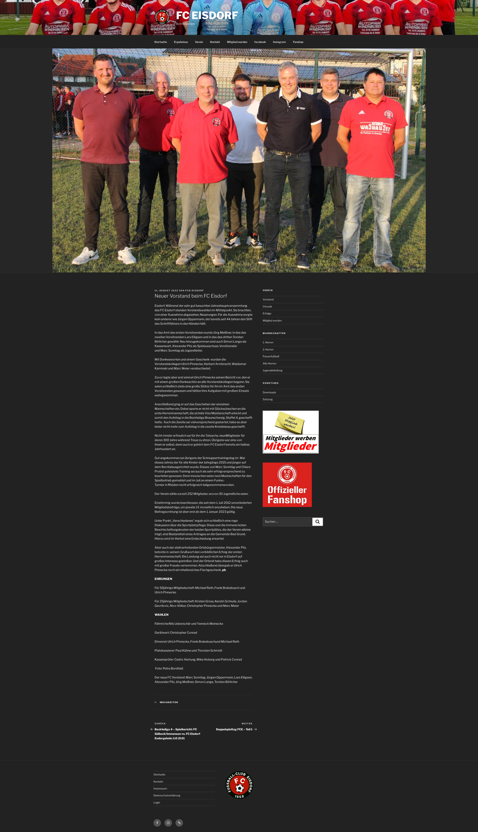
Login (156, 802)
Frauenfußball (271, 356)
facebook (260, 41)
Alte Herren (269, 363)
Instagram (279, 41)
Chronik (267, 306)
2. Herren (268, 349)
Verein (199, 41)
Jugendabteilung (272, 370)
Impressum (160, 788)
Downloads (269, 392)
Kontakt (215, 41)
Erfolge (267, 313)
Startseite (160, 41)
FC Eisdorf (207, 15)
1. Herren (268, 342)
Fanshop (298, 41)
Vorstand (268, 299)
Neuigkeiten (169, 702)
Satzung (268, 399)
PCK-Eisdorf (194, 290)
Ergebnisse (181, 41)
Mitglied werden (237, 41)
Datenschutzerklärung (166, 795)
